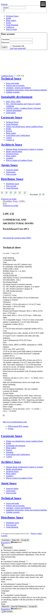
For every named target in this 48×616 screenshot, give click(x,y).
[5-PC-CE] (14, 202)
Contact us (10, 27)
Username (5, 39)
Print (11, 429)
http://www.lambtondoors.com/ (15, 422)
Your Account (11, 29)
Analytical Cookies (10, 573)
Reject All (15, 540)
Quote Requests (12, 25)
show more (8, 548)
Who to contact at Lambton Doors (19, 160)
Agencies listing (12, 170)
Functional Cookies (11, 561)
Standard (22, 550)
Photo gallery (11, 20)
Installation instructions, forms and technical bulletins (26, 90)
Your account (11, 174)
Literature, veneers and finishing (18, 88)
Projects (9, 131)
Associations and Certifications (18, 135)
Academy (9, 158)
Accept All (25, 540)
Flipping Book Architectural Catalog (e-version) (24, 149)
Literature (9, 452)
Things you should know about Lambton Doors (24, 126)
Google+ (4, 536)
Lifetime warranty (13, 92)
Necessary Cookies (10, 550)
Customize (6, 540)
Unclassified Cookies (11, 595)
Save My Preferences (19, 606)
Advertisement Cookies (12, 584)
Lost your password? (18, 48)
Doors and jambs (12, 83)
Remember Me (18, 46)
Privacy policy (36, 533)
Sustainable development (15, 446)
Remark (22, 561)
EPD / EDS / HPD (13, 102)
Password (5, 42)
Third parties (11, 113)
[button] (43, 4)
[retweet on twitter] (8, 199)
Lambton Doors (7, 76)
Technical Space (12, 16)
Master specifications (14, 151)
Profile (8, 18)
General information (14, 110)
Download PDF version (19, 426)
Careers (9, 138)
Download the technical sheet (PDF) (17, 238)
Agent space (11, 172)
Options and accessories (15, 85)
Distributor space (12, 184)
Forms (8, 23)
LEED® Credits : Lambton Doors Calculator (23, 108)
